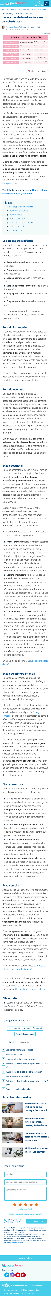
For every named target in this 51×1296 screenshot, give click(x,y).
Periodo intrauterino (19, 211)
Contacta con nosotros (12, 1290)
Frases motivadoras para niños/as (21, 1059)
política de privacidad (12, 1222)
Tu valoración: (25, 1209)
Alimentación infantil (33, 1028)
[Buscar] (47, 3)
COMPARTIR (38, 5)
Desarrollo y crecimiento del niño (34, 9)
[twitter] (6, 1274)
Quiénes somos (36, 1286)
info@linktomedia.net (14, 1242)
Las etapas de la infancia (21, 207)
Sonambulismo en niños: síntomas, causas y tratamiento (36, 1122)
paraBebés (5, 9)
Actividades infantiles (25, 1034)
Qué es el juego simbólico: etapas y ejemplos (25, 192)
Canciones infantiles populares (19, 1050)
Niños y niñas (15, 9)
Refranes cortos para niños (18, 1076)
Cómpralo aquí (10, 183)
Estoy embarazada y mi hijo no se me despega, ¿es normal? (36, 1107)
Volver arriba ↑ (25, 1258)
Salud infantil (14, 1028)
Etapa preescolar (18, 227)
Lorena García (13, 27)
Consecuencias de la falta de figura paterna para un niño (37, 1137)
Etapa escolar (15, 231)
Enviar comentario (36, 1221)
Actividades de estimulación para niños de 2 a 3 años (27, 1083)
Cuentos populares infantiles (18, 1089)
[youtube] (17, 1274)
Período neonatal (18, 215)
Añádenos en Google (39, 71)
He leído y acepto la (12, 1221)
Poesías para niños (14, 1054)
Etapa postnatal (17, 219)
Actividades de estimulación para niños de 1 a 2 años (27, 1065)
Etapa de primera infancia (22, 223)
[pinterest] (23, 1274)
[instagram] (12, 1274)
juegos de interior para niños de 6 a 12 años (24, 967)
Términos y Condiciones (31, 1290)
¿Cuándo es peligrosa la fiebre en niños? (24, 1072)
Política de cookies (28, 1294)
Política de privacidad (11, 1294)
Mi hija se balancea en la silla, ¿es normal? (36, 1150)
